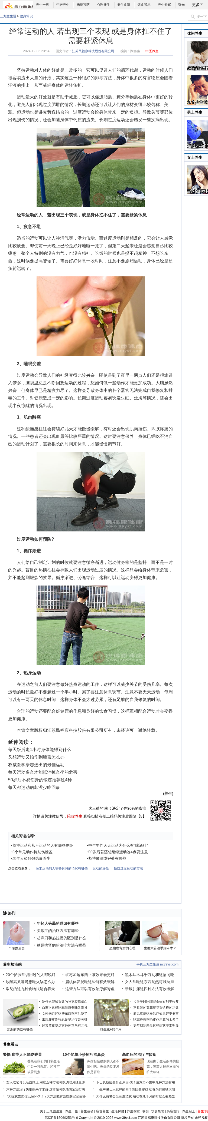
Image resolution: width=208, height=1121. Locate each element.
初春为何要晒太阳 (162, 1089)
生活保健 (117, 1111)
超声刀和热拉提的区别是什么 (61, 938)
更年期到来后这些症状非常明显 (156, 1025)
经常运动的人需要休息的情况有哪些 (62, 868)
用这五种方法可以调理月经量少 (62, 1082)
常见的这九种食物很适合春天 (30, 989)
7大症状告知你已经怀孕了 (25, 1096)
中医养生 (62, 4)
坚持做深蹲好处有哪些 (106, 858)
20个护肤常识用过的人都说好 (31, 975)
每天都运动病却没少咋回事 (34, 787)
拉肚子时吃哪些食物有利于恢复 (156, 1002)
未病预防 (83, 4)
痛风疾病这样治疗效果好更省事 (156, 1014)
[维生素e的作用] (111, 1025)
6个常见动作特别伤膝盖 (32, 852)
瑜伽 (145, 1111)
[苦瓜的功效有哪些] (20, 1025)
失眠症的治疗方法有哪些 (58, 930)
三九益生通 (8, 16)
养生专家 (164, 4)
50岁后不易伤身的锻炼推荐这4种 (40, 780)
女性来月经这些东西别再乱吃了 (64, 1014)
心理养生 (103, 4)
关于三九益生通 (51, 1111)
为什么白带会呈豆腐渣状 (114, 1096)
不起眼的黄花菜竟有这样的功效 (156, 1008)
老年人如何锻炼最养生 (30, 858)
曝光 (181, 4)
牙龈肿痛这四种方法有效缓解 (149, 989)
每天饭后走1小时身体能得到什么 (39, 749)
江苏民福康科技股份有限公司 (93, 51)
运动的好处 (101, 868)
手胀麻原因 (16, 949)
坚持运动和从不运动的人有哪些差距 (42, 845)
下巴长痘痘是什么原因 (112, 1082)
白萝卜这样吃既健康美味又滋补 (64, 1008)
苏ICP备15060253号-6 (61, 1118)
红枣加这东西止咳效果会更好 (90, 975)
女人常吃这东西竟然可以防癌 (149, 982)
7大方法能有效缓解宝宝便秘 (65, 1096)
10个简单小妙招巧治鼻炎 (84, 1054)
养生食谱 (123, 4)
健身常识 (26, 16)
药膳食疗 (173, 1111)
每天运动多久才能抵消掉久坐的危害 (42, 772)
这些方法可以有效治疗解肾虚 (90, 989)
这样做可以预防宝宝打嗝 (67, 1089)
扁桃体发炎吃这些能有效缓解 (90, 982)
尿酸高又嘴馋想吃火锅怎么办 (30, 982)
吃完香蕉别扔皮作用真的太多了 (156, 1019)
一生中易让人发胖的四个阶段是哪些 (122, 1089)
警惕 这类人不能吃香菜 (22, 1054)
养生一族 (42, 4)
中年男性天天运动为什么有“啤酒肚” (117, 845)
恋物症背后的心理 (122, 948)
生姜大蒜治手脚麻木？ (160, 948)
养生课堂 (133, 1111)
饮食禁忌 (144, 4)
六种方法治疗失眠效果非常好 (27, 1089)
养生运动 (86, 1111)
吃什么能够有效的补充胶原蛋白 (64, 1002)
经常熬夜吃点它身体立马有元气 (64, 1025)
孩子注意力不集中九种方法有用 (152, 1082)
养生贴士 (188, 1111)
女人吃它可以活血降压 (22, 1082)
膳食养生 (102, 1111)
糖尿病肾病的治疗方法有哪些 (61, 945)
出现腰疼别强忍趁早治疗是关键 (64, 1019)
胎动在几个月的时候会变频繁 (154, 1096)
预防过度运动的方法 (128, 868)
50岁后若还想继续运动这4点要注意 (117, 852)
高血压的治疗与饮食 (139, 1054)
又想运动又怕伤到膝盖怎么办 (36, 757)
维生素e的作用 (111, 1029)
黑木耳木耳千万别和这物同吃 (149, 975)
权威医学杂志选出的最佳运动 (36, 764)
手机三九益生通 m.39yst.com (157, 964)
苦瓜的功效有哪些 (20, 1029)
